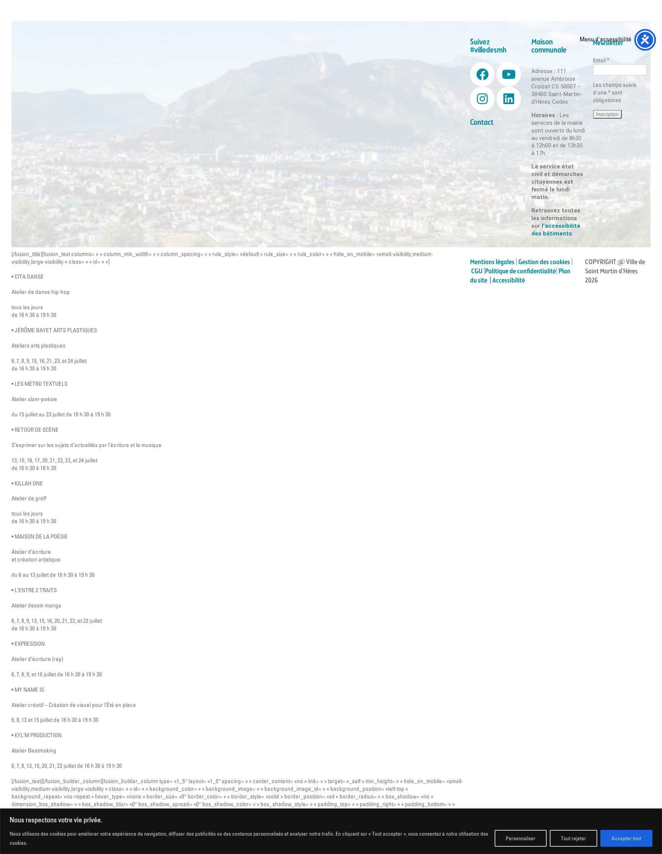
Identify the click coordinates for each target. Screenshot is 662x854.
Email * (601, 60)
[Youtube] (508, 74)
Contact (481, 123)
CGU (476, 271)
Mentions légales (492, 262)
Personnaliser (521, 838)
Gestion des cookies (544, 262)
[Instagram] (482, 99)
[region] (331, 831)
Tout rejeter (573, 838)
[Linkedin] (508, 99)
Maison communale (549, 46)
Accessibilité (509, 280)
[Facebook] (482, 74)
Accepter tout (626, 838)
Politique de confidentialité (520, 271)
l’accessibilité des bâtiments (555, 229)
